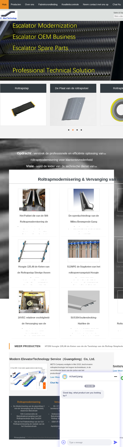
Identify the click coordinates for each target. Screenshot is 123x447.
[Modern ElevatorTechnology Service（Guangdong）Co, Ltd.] (8, 15)
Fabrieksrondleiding (47, 4)
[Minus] (115, 376)
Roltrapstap (22, 88)
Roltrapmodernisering (28, 402)
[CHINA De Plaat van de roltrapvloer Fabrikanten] (73, 109)
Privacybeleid (19, 438)
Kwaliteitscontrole (70, 4)
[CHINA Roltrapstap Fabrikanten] (23, 109)
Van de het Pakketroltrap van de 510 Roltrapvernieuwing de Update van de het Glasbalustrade (28, 424)
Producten (16, 4)
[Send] (115, 442)
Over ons (29, 4)
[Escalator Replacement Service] (61, 51)
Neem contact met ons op (95, 4)
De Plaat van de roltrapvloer (71, 88)
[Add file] (64, 442)
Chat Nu (117, 4)
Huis (4, 4)
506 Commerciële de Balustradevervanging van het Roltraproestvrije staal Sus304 (29, 416)
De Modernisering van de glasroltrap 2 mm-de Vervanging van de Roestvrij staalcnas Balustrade (29, 408)
